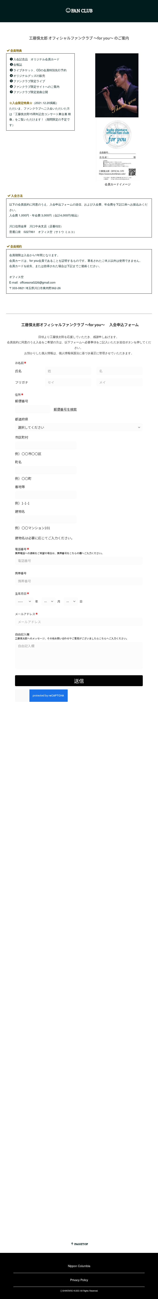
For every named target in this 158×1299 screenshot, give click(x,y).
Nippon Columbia (79, 1266)
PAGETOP (81, 1244)
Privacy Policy (79, 1280)
